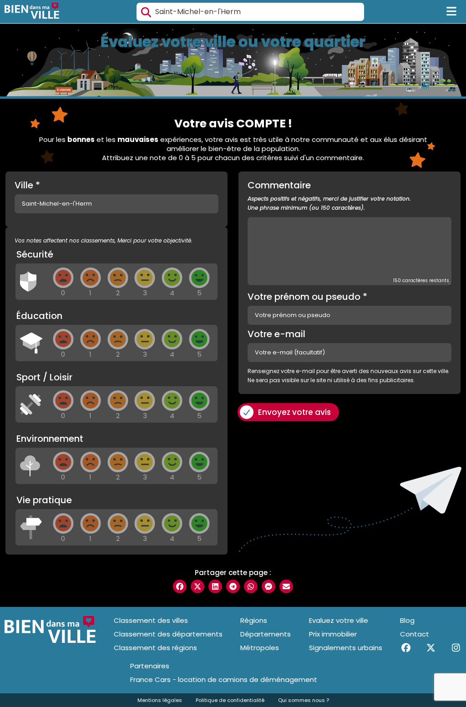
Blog (407, 620)
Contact (414, 634)
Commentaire (329, 196)
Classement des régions (155, 647)
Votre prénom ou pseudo (307, 296)
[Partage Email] (286, 586)
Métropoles (259, 647)
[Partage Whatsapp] (251, 586)
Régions (253, 620)
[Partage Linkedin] (215, 586)
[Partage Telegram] (233, 586)
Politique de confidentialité (230, 700)
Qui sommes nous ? (303, 700)
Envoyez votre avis (294, 412)
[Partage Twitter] (197, 586)
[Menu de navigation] (451, 12)
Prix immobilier (333, 634)
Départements (265, 634)
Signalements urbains (345, 647)
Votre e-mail (276, 333)
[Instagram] (455, 647)
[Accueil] (32, 12)
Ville (27, 185)
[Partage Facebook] (180, 586)
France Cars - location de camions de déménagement (223, 679)
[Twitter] (430, 647)
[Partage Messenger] (268, 586)
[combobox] (250, 12)
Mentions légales (159, 700)
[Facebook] (405, 647)
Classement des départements (168, 634)
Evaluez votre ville (338, 620)
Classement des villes (151, 620)
